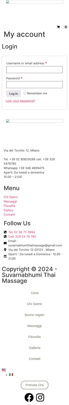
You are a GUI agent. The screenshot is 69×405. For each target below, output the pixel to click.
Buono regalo (34, 315)
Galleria (34, 348)
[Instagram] (40, 397)
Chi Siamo (34, 304)
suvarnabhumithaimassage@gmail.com (31, 155)
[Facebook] (29, 397)
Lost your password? (20, 101)
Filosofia (34, 337)
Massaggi (34, 326)
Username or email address (32, 62)
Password (20, 77)
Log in (13, 93)
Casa (34, 293)
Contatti (34, 359)
